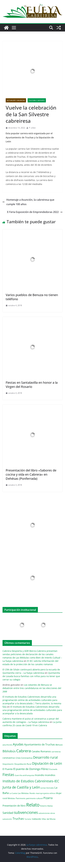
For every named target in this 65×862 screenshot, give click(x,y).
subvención (7, 819)
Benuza (59, 744)
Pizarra (48, 798)
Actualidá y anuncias (16, 100)
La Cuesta (13, 793)
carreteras (56, 751)
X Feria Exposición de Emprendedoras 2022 (33, 212)
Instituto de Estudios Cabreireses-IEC (31, 781)
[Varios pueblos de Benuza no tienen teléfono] (32, 231)
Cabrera (23, 750)
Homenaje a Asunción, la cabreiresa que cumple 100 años (30, 202)
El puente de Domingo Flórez (31, 769)
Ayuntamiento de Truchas (39, 744)
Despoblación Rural (22, 764)
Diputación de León (47, 763)
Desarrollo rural (45, 757)
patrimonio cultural (34, 798)
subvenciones (26, 812)
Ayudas (18, 744)
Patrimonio (20, 798)
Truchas (18, 818)
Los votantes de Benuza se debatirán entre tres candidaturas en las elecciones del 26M (32, 688)
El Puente (8, 769)
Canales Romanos (41, 751)
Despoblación (8, 764)
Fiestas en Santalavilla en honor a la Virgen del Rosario (32, 384)
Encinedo (53, 769)
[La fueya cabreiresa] (6, 27)
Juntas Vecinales (47, 788)
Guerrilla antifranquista (24, 775)
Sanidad (8, 813)
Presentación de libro (14, 805)
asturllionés (7, 745)
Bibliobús (9, 751)
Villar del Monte (49, 819)
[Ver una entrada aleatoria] (58, 27)
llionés (32, 793)
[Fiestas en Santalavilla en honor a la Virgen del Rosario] (32, 319)
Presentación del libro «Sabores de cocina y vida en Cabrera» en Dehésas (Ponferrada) (31, 474)
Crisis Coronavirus (24, 757)
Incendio (39, 775)
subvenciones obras (46, 813)
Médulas (11, 798)
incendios (50, 775)
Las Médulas (23, 793)
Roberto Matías (46, 806)
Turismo (27, 819)
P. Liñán (32, 127)
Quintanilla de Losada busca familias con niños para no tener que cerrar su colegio (31, 676)
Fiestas (8, 774)
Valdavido (36, 818)
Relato (32, 805)
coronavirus (9, 757)
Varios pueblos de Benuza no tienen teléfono (32, 297)
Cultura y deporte (37, 100)
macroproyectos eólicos (45, 793)
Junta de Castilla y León (21, 787)
